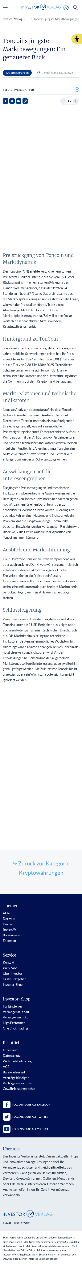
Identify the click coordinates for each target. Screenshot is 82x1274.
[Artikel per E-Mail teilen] (18, 101)
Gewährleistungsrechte (19, 1089)
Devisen (8, 924)
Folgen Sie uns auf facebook (31, 1104)
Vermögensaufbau (16, 1012)
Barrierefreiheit (14, 1072)
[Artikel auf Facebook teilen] (5, 101)
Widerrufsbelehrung (17, 1061)
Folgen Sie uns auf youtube (30, 1129)
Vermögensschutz (15, 1017)
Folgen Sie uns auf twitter (30, 1116)
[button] (76, 39)
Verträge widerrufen (17, 1083)
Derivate (9, 919)
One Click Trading (15, 1028)
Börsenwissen (12, 935)
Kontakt (8, 962)
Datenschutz (12, 1056)
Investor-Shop (13, 985)
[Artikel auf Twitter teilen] (12, 101)
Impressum (10, 1050)
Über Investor (12, 973)
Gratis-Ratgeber (14, 979)
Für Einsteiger (12, 1006)
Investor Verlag (12, 19)
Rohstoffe (10, 930)
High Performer (14, 1023)
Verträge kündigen (16, 1078)
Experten (9, 941)
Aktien (7, 913)
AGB (6, 1067)
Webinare (10, 968)
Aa (69, 101)
